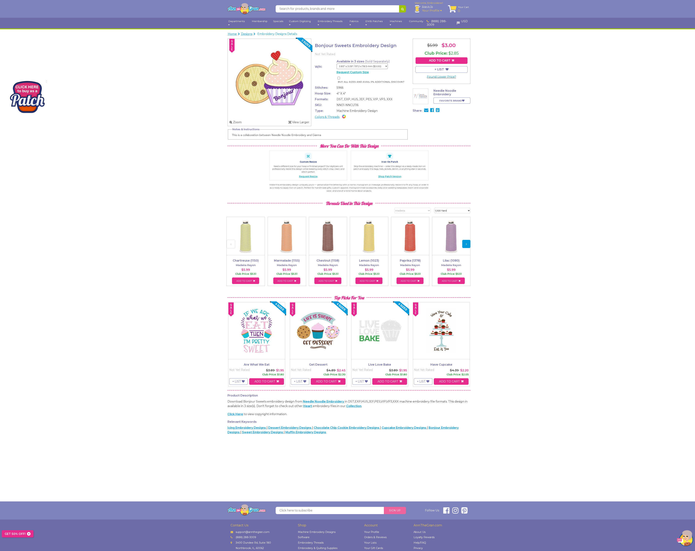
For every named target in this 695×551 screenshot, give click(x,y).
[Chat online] (685, 539)
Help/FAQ (420, 542)
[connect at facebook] (446, 512)
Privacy (418, 548)
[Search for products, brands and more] (402, 8)
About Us (420, 532)
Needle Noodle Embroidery (323, 401)
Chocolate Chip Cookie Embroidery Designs (347, 427)
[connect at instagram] (455, 512)
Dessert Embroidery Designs (290, 427)
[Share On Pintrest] (438, 110)
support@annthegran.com (252, 532)
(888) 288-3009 (437, 23)
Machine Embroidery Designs (317, 532)
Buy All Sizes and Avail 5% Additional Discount (371, 81)
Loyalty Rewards (424, 537)
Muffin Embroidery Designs (305, 432)
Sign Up (395, 510)
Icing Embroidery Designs (247, 427)
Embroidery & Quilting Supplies (317, 548)
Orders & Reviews (375, 537)
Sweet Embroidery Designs (263, 432)
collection (353, 406)
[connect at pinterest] (464, 512)
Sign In (427, 6)
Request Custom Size (353, 72)
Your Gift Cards (373, 548)
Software (303, 537)
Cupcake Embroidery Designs (404, 427)
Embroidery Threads (311, 542)
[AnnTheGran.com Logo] (246, 9)
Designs (246, 34)
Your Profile (431, 10)
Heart (307, 406)
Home (232, 34)
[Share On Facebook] (432, 110)
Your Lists (370, 542)
